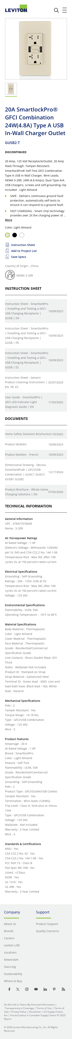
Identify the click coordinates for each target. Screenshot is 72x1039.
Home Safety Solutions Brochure (26, 434)
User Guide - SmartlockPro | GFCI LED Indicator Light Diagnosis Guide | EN (24, 402)
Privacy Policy (18, 1011)
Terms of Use (44, 1008)
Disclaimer (35, 1011)
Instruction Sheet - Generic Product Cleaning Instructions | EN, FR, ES (26, 382)
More (8, 220)
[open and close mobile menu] (64, 10)
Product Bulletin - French (21, 454)
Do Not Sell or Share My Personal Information (29, 1004)
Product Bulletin (16, 444)
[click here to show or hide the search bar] (56, 10)
